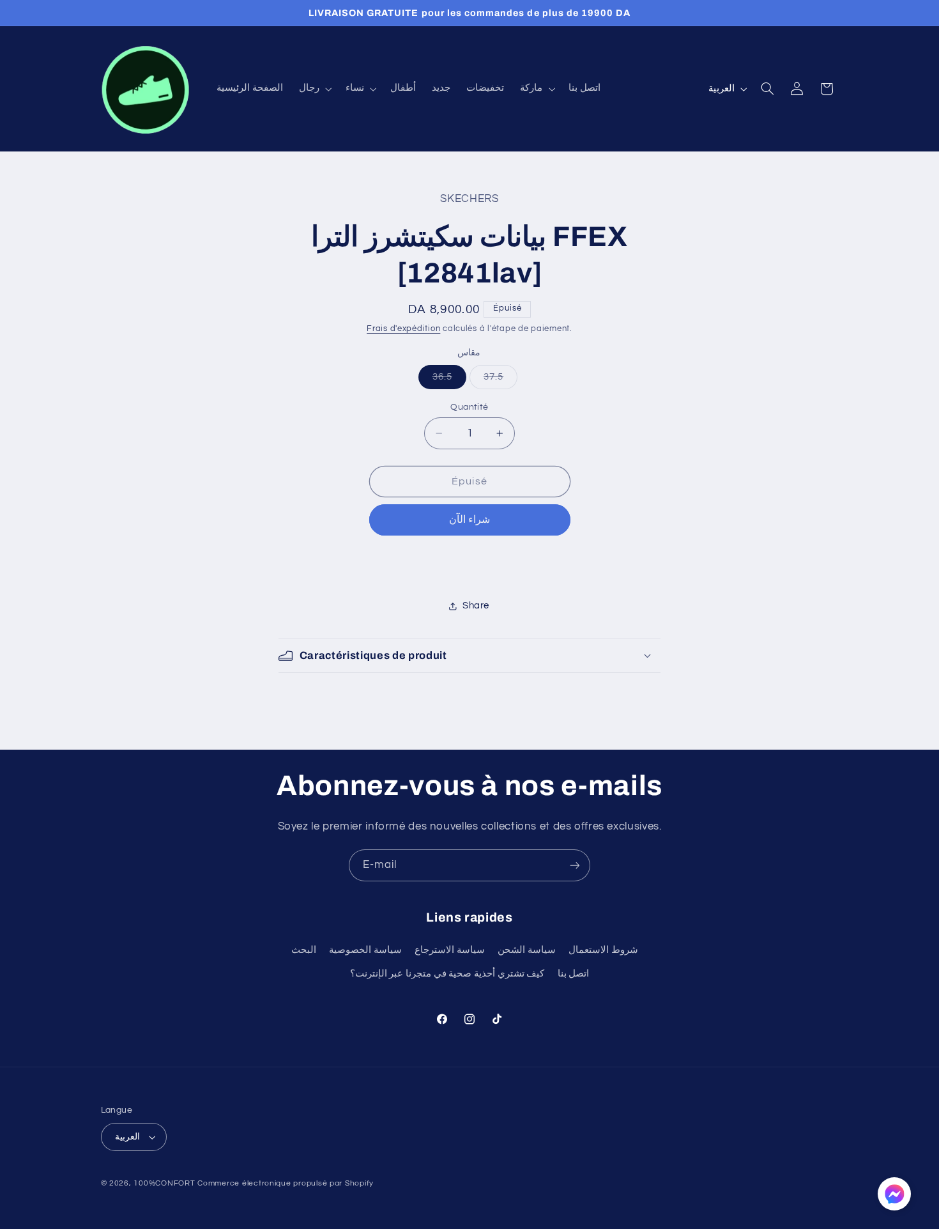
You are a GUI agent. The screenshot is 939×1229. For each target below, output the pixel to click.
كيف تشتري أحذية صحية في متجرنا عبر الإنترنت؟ (447, 973)
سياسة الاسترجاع (450, 950)
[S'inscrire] (575, 865)
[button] (314, 89)
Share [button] (475, 605)
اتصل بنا (574, 973)
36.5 (449, 380)
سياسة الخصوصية (365, 950)
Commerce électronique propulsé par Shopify (285, 1183)
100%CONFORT (164, 1183)
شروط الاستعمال (603, 950)
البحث (303, 950)
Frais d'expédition (403, 329)
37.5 (500, 380)
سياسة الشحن (527, 950)
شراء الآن (469, 519)
